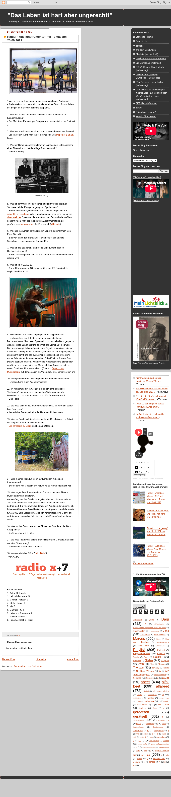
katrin (138, 723)
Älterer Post (73, 659)
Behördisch (137, 620)
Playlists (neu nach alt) (147, 54)
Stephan (165, 660)
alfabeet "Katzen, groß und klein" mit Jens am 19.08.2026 (157, 513)
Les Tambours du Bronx (20, 426)
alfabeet (162, 686)
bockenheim (164, 698)
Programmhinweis (141, 653)
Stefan (149, 660)
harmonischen (27, 224)
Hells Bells (40, 553)
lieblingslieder (138, 727)
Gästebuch (158, 624)
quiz (139, 741)
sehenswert (164, 747)
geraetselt (141, 712)
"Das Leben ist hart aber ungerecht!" (60, 15)
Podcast (161, 650)
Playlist (139, 650)
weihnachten (159, 758)
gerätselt (140, 716)
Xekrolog (137, 678)
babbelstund (138, 698)
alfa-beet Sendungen (146, 50)
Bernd (151, 620)
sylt (145, 751)
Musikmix (146, 642)
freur (155, 708)
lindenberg (138, 730)
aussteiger (152, 695)
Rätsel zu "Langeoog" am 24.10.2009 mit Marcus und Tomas (157, 531)
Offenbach (160, 646)
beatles (151, 698)
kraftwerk (150, 724)
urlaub (139, 759)
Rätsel (157, 656)
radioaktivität (154, 741)
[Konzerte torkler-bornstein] (146, 200)
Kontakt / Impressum (146, 116)
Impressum (154, 631)
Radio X (161, 653)
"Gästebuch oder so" (146, 112)
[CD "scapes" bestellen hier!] (147, 177)
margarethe (158, 730)
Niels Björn (143, 646)
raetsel (166, 740)
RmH (146, 657)
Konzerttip (145, 635)
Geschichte (141, 41)
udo (167, 755)
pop (151, 737)
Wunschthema (160, 674)
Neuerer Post (8, 659)
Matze (158, 639)
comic (166, 701)
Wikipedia (55, 224)
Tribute (166, 668)
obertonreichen (14, 217)
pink (134, 737)
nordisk (145, 734)
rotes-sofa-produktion (160, 744)
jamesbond (160, 720)
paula (164, 734)
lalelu (164, 724)
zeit (134, 765)
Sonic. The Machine (140, 478)
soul (138, 751)
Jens (166, 630)
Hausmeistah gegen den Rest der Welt (149, 628)
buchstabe (149, 701)
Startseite (41, 659)
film (167, 704)
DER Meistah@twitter (146, 103)
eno (159, 705)
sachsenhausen (148, 747)
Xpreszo (150, 678)
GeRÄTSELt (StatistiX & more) (151, 58)
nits (137, 734)
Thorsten (138, 667)
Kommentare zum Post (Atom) (28, 666)
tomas (145, 754)
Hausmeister (139, 631)
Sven (141, 663)
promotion (161, 737)
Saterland (137, 661)
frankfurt (142, 708)
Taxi (152, 664)
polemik (143, 737)
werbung (136, 762)
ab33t (165, 677)
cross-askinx (142, 705)
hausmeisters (138, 720)
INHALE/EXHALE (156, 478)
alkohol (146, 691)
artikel (139, 695)
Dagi (165, 619)
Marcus (139, 638)
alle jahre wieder (161, 691)
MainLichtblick (159, 635)
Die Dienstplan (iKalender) (148, 63)
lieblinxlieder (158, 727)
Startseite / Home (144, 37)
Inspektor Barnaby (65, 135)
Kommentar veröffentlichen (19, 648)
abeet (145, 682)
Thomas (161, 664)
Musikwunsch (162, 642)
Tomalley (155, 668)
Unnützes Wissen (145, 671)
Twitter (139, 107)
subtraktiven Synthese (18, 214)
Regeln (139, 45)
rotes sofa (142, 744)
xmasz (152, 762)
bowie (138, 701)
